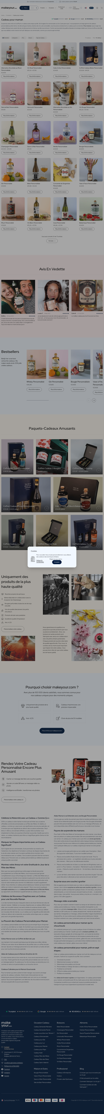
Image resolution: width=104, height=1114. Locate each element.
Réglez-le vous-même (56, 559)
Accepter (57, 562)
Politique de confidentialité (40, 561)
